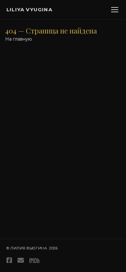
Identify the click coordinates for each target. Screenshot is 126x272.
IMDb (34, 260)
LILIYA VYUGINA (29, 9)
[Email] (20, 260)
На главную (18, 39)
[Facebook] (9, 260)
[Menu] (115, 10)
